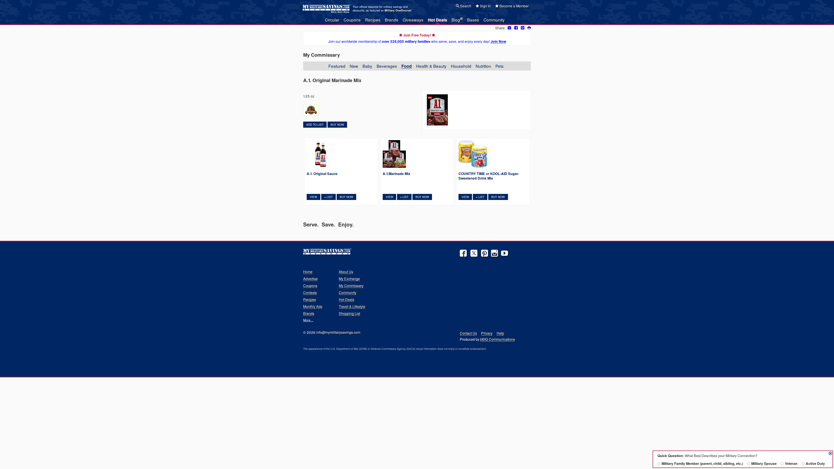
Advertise (310, 278)
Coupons (352, 20)
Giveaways (413, 20)
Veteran (791, 463)
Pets (499, 66)
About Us (346, 271)
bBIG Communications (497, 339)
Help (500, 333)
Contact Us (468, 333)
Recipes (373, 20)
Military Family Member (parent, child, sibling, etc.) (702, 463)
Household (461, 66)
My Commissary (351, 285)
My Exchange (349, 278)
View (313, 197)
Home (308, 271)
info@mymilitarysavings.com (338, 332)
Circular (332, 20)
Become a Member (514, 5)
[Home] (327, 8)
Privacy (487, 333)
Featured (336, 66)
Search (465, 5)
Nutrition (483, 66)
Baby (367, 66)
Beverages (387, 66)
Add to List (315, 124)
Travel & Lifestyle (352, 306)
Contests (310, 292)
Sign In (485, 5)
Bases (473, 20)
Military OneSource (397, 10)
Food (406, 66)
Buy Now (337, 124)
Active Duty (815, 463)
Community (494, 20)
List (328, 197)
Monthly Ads (312, 306)
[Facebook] (463, 253)
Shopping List (349, 313)
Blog (456, 20)
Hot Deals (437, 20)
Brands (391, 20)
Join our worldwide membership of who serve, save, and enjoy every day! (417, 38)
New (354, 66)
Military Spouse (764, 463)
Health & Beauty (431, 66)
